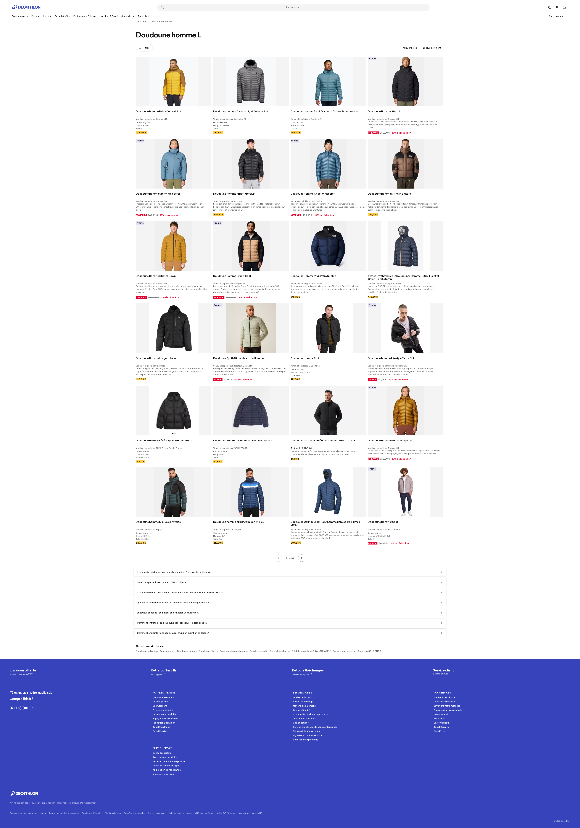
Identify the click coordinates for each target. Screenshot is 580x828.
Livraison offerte (23, 672)
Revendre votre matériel (446, 706)
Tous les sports (20, 16)
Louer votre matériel (444, 701)
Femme (35, 16)
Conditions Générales (92, 813)
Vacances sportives (163, 774)
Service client (443, 671)
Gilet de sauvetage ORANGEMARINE (311, 651)
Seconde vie (127, 16)
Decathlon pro (441, 727)
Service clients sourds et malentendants (315, 727)
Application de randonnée (167, 770)
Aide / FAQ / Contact (226, 813)
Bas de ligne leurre (280, 651)
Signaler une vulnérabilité (250, 813)
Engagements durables (165, 718)
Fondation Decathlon (164, 722)
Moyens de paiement (304, 706)
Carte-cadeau (556, 16)
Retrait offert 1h (163, 672)
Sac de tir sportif (259, 651)
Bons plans (144, 16)
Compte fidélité (21, 699)
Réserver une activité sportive (169, 761)
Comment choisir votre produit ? (310, 714)
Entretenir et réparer (444, 697)
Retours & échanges (308, 672)
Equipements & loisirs (84, 16)
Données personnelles (134, 813)
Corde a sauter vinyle (344, 651)
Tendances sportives (304, 718)
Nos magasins (160, 701)
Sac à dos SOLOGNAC (369, 651)
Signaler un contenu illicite (307, 735)
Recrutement (160, 706)
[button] (172, 433)
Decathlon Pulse (161, 727)
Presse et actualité (163, 710)
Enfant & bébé (62, 16)
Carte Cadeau (441, 722)
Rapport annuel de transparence (64, 813)
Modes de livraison (303, 697)
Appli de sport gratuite (165, 757)
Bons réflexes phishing (305, 739)
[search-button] (162, 8)
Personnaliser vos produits (447, 710)
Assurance (439, 718)
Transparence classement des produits (28, 813)
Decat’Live (439, 731)
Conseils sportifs (162, 753)
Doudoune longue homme (234, 651)
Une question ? (301, 722)
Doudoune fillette (208, 651)
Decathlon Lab (160, 731)
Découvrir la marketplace (307, 731)
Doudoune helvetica (147, 651)
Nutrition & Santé (109, 16)
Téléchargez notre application (32, 692)
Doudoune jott (167, 651)
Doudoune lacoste (187, 651)
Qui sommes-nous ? (163, 697)
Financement (440, 714)
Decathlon (141, 21)
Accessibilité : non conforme (200, 813)
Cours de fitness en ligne (166, 765)
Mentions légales (113, 813)
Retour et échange (303, 701)
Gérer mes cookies (157, 813)
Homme (47, 16)
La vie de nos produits (164, 714)
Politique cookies (176, 813)
